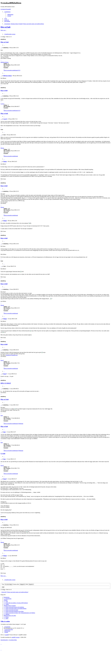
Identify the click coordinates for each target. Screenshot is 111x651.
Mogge (2, 148)
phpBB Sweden (15, 637)
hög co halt (4, 90)
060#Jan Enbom (4, 62)
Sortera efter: (16, 584)
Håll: (27, 584)
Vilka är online (5, 621)
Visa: (3, 584)
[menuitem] (10, 14)
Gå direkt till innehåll (6, 9)
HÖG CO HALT (6, 383)
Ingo (2, 415)
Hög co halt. (4, 113)
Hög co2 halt (5, 27)
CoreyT (2, 103)
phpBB (6, 634)
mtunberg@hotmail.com (12, 355)
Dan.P (2, 360)
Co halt (3, 453)
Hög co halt (4, 426)
